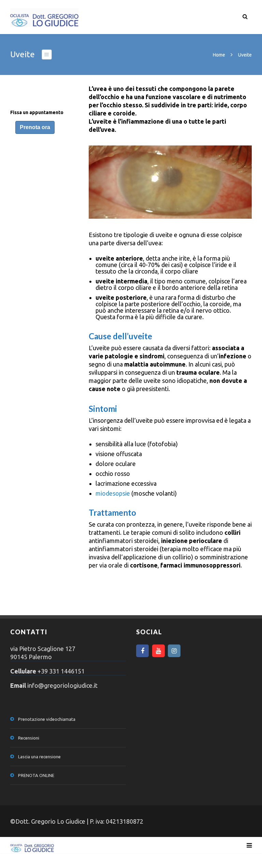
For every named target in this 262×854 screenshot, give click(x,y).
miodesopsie (113, 493)
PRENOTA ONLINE (36, 775)
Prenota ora (35, 127)
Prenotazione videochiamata (46, 719)
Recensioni (28, 737)
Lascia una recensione (39, 756)
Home (219, 55)
